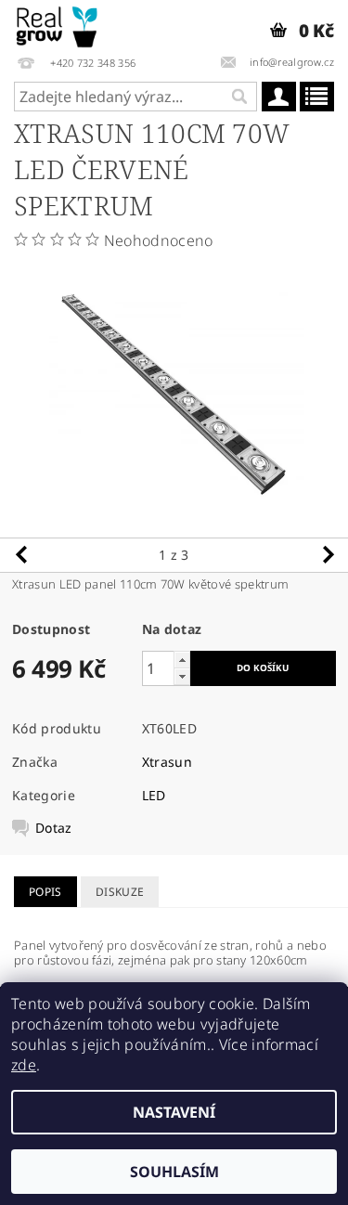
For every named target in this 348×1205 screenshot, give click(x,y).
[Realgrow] (58, 24)
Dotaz (53, 828)
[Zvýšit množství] (182, 659)
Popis (45, 892)
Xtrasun (167, 762)
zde (23, 1065)
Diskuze (120, 892)
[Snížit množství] (182, 676)
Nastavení (174, 1112)
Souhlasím (174, 1171)
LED (154, 795)
